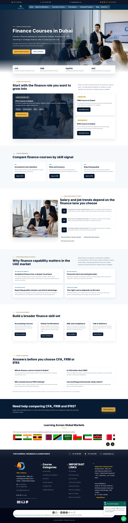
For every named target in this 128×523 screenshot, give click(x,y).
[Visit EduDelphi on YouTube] (25, 495)
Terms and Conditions (75, 482)
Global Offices (100, 497)
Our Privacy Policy (74, 475)
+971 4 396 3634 (17, 2)
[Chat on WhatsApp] (123, 518)
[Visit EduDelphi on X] (20, 495)
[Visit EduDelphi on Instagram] (24, 495)
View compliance (72, 334)
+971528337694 (22, 486)
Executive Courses (58, 7)
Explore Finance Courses (21, 51)
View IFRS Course (84, 133)
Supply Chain (48, 486)
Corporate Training (86, 7)
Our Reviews (72, 471)
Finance (46, 478)
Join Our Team (73, 478)
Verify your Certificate (74, 490)
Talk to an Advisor (38, 51)
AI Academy (72, 7)
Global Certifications (42, 7)
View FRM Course (84, 109)
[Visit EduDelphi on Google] (22, 495)
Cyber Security (48, 482)
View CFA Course (22, 114)
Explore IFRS (89, 176)
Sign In (114, 2)
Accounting (47, 471)
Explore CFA (19, 176)
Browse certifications (47, 335)
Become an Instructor (75, 497)
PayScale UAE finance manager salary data (71, 237)
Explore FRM (54, 176)
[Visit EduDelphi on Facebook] (17, 495)
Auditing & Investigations (51, 475)
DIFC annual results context (67, 240)
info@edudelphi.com (76, 2)
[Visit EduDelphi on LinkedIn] (18, 495)
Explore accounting (20, 334)
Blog (97, 7)
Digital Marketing (48, 490)
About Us (104, 7)
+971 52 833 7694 (46, 2)
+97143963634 (22, 484)
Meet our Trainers (74, 493)
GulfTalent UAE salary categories (91, 237)
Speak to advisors (98, 334)
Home (31, 7)
